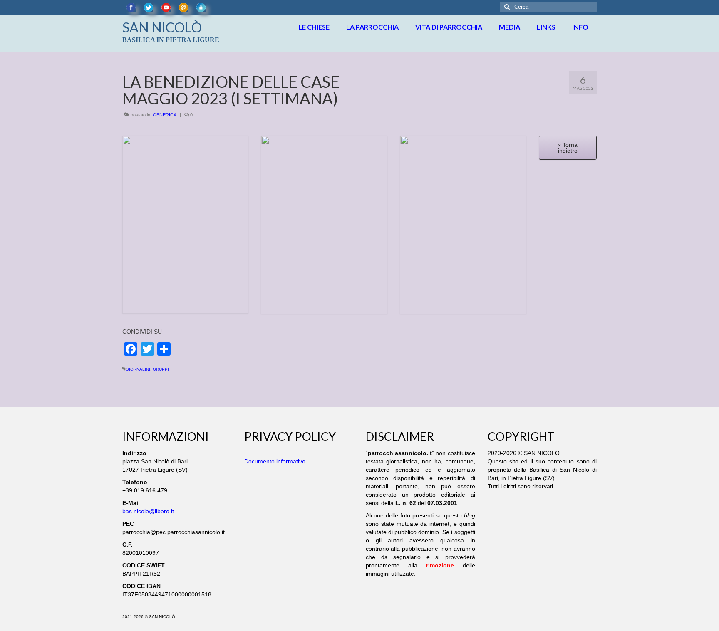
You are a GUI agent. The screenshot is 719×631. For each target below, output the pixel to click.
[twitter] (148, 7)
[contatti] (183, 7)
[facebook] (131, 7)
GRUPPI (161, 369)
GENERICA (164, 114)
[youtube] (166, 7)
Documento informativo (274, 461)
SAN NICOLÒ (162, 27)
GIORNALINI (138, 369)
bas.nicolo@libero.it (148, 511)
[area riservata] (201, 7)
